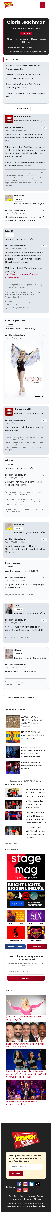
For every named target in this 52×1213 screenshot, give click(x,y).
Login (35, 5)
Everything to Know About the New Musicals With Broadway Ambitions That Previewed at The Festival (26, 1074)
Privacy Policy (38, 1206)
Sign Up (16, 1173)
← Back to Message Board (19, 47)
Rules (27, 42)
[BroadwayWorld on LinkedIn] (31, 1183)
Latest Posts (34, 28)
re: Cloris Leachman (15, 210)
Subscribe (22, 108)
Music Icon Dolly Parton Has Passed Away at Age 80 (24, 1018)
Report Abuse (40, 39)
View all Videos (12, 843)
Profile (19, 200)
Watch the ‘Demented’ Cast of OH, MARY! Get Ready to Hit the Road (36, 793)
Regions (28, 1199)
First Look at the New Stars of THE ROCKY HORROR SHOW (35, 804)
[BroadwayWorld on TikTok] (37, 1183)
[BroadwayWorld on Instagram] (25, 1183)
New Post (13, 39)
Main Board (18, 28)
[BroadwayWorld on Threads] (19, 1190)
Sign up (26, 978)
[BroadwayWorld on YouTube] (25, 1190)
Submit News (16, 1199)
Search (26, 39)
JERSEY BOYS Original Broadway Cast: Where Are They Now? (26, 1045)
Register (27, 5)
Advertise (13, 1196)
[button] (42, 5)
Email (9, 108)
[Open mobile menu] (48, 5)
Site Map (38, 1199)
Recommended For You (16, 709)
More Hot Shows (15, 946)
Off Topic (26, 33)
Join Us (40, 1196)
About (22, 1196)
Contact (31, 1196)
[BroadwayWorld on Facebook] (19, 1183)
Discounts (36, 946)
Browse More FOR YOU (24, 781)
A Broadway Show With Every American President (21, 1103)
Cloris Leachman (14, 127)
